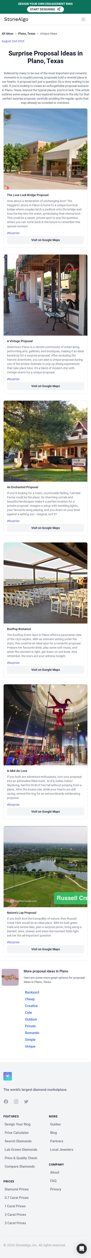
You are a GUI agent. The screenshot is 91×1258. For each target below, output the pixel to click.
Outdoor (31, 1019)
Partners (56, 1141)
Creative (31, 1006)
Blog (53, 1133)
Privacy (55, 1189)
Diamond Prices (17, 1189)
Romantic (32, 1033)
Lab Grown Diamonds (21, 1150)
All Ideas (7, 33)
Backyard (32, 992)
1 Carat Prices (15, 1206)
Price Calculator (17, 1133)
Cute (28, 1013)
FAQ (53, 1181)
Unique (30, 1046)
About (54, 1172)
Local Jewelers (61, 1150)
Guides (55, 1124)
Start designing (43, 9)
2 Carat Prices (15, 1215)
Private (30, 1026)
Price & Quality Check (21, 1158)
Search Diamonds (18, 1141)
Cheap (30, 999)
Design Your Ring (17, 1124)
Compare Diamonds (20, 1166)
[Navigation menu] (83, 19)
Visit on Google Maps (45, 240)
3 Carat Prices (15, 1223)
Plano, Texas (26, 33)
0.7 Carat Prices (17, 1198)
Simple (30, 1040)
